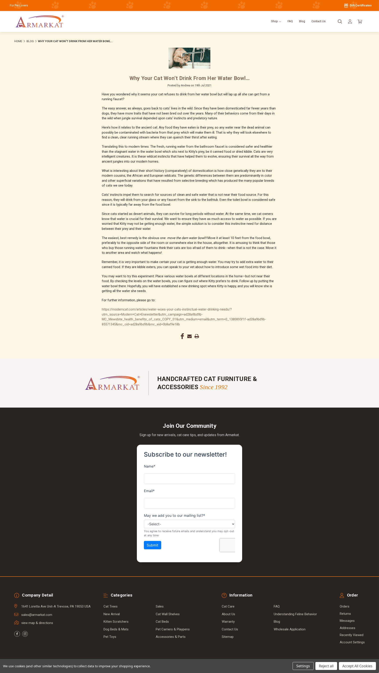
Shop (275, 21)
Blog (302, 21)
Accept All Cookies (357, 666)
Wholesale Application (290, 629)
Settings (303, 666)
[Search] (340, 21)
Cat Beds (162, 622)
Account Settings (352, 642)
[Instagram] (25, 634)
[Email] (189, 336)
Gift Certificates (360, 5)
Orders (344, 606)
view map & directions (37, 623)
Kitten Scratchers (116, 622)
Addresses (347, 628)
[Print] (197, 336)
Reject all (326, 666)
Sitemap (228, 637)
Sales (160, 606)
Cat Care (228, 606)
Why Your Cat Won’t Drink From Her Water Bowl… (189, 78)
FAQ (290, 21)
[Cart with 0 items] (360, 21)
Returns (345, 614)
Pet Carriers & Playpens (173, 629)
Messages (347, 621)
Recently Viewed (351, 635)
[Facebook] (182, 336)
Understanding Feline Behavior (295, 614)
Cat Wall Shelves (168, 614)
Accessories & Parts (171, 637)
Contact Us (318, 21)
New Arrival (112, 614)
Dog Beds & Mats (116, 629)
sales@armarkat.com (36, 615)
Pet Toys (110, 637)
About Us (228, 614)
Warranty (228, 622)
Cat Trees (111, 606)
